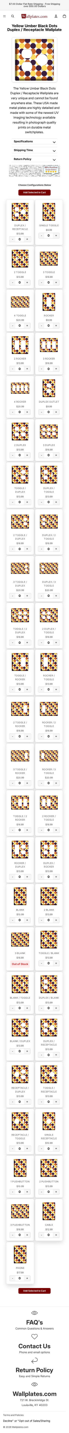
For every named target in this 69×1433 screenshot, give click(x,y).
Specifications (23, 141)
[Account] (56, 16)
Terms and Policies (13, 1415)
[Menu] (4, 16)
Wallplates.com (20, 1427)
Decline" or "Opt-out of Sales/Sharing (26, 1420)
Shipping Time (23, 150)
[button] (20, 211)
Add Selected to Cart (34, 192)
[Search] (12, 16)
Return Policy (22, 159)
